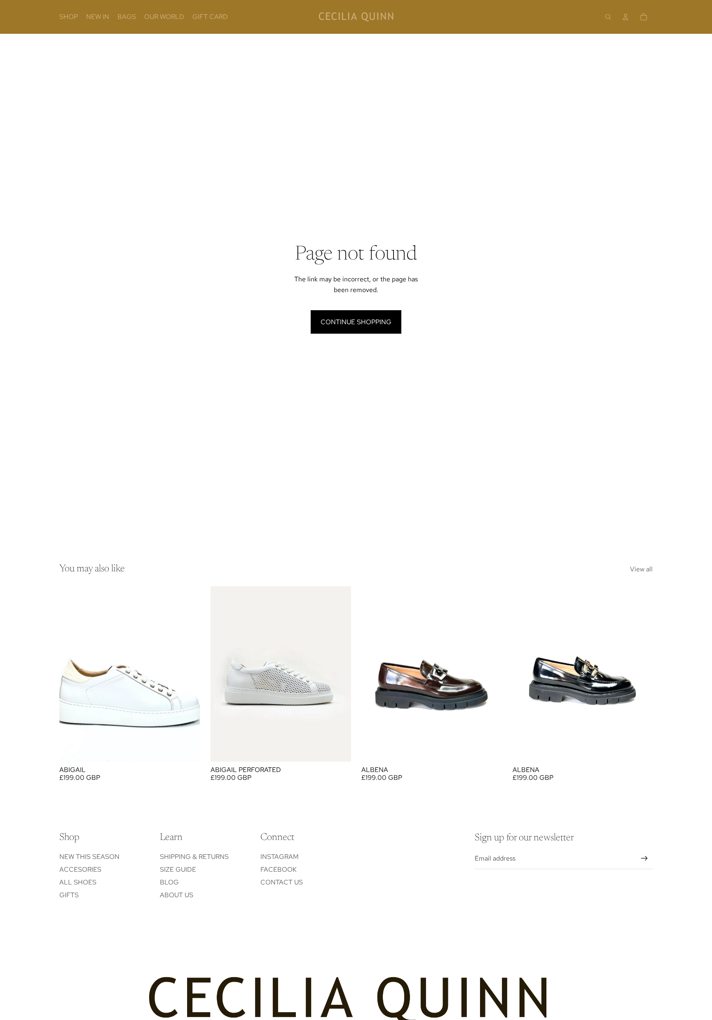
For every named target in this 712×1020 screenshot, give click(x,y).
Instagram (279, 856)
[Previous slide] (71, 674)
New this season (89, 856)
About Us (176, 895)
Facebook (278, 869)
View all (641, 569)
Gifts (69, 895)
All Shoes (77, 882)
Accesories (80, 869)
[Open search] (608, 17)
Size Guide (178, 869)
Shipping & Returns (194, 856)
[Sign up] (644, 858)
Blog (169, 882)
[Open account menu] (625, 17)
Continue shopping (356, 322)
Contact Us (281, 882)
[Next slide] (187, 674)
